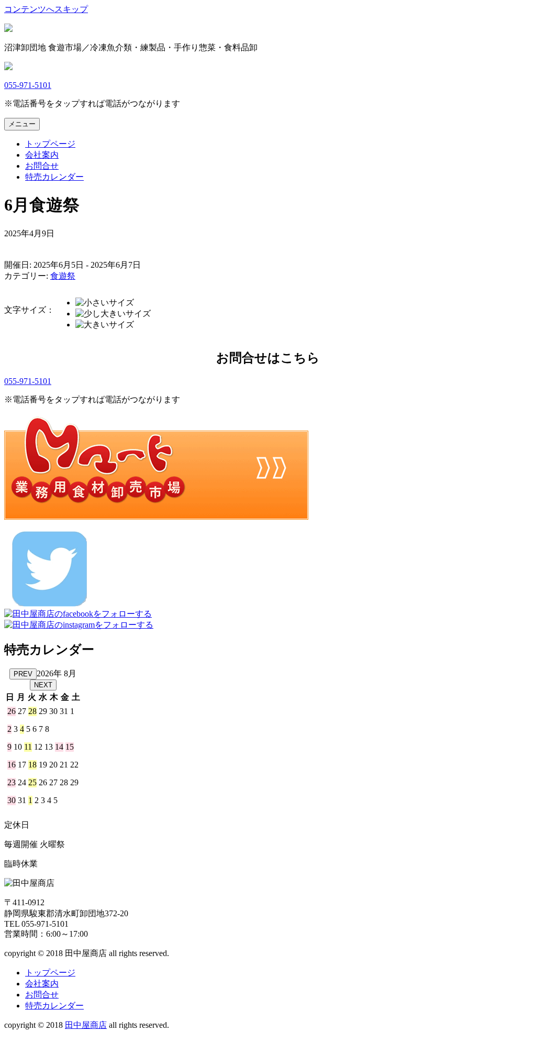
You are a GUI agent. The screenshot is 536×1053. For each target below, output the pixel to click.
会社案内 (42, 154)
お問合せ (42, 165)
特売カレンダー (54, 176)
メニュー (22, 124)
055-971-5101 (27, 85)
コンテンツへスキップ (46, 9)
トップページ (50, 143)
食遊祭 (62, 275)
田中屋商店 (86, 1025)
